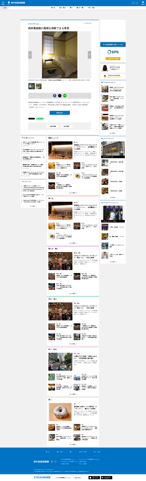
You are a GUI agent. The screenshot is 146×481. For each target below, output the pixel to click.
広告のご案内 (65, 463)
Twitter (137, 3)
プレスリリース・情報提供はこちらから (90, 459)
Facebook (133, 3)
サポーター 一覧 (113, 58)
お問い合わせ (83, 461)
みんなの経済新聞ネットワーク (42, 477)
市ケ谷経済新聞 (16, 3)
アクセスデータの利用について (70, 461)
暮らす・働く (80, 7)
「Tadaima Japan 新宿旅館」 (54, 80)
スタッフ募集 (83, 463)
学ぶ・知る (91, 7)
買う (71, 7)
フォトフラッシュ (33, 23)
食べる (53, 7)
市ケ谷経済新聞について (68, 459)
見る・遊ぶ (62, 7)
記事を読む (59, 113)
